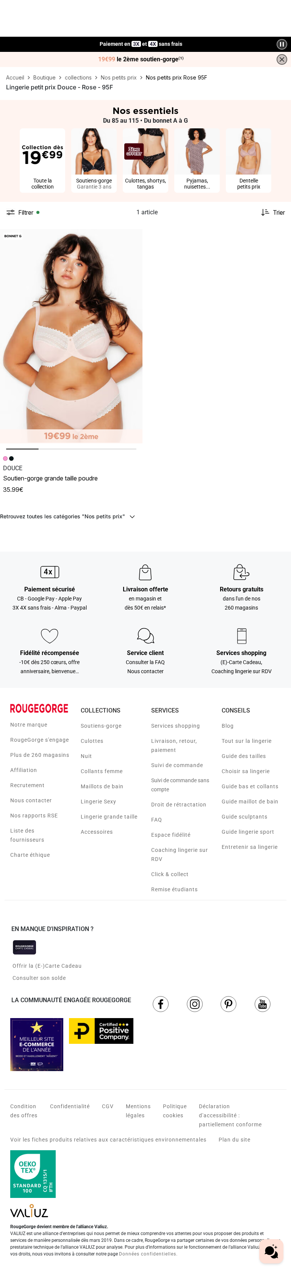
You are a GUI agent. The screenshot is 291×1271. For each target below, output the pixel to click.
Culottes (92, 741)
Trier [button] (279, 212)
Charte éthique (30, 855)
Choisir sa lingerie (246, 771)
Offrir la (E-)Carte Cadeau (47, 966)
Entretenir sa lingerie (250, 847)
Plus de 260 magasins (39, 755)
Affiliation (23, 770)
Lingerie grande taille (109, 817)
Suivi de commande (177, 765)
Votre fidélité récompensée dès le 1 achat (141, 40)
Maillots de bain (102, 786)
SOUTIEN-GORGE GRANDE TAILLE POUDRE (50, 478)
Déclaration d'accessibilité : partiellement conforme (230, 1115)
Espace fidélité (171, 835)
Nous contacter (31, 800)
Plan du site (234, 1140)
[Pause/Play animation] (282, 44)
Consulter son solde (39, 978)
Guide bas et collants (250, 786)
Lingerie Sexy (98, 801)
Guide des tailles (244, 756)
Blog (228, 726)
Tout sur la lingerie (247, 741)
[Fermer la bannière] (282, 59)
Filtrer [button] (25, 212)
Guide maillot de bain (250, 801)
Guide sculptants (245, 817)
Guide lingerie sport (248, 832)
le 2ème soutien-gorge (141, 59)
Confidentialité (70, 1106)
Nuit (86, 756)
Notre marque (28, 725)
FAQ (156, 820)
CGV (108, 1106)
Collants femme (102, 771)
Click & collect (170, 874)
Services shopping (175, 726)
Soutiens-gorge (101, 726)
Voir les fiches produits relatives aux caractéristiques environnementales (108, 1140)
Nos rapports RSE (34, 816)
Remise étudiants (174, 889)
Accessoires (97, 832)
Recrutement (27, 785)
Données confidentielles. (148, 1254)
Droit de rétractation (179, 805)
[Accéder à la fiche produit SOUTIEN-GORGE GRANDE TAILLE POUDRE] (71, 336)
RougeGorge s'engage (39, 740)
